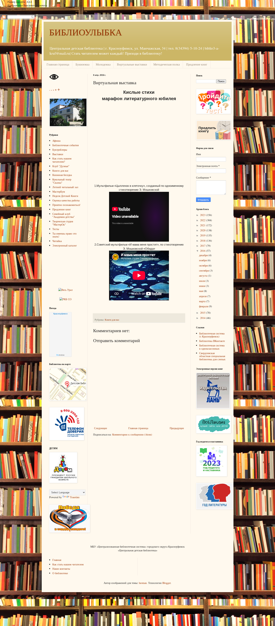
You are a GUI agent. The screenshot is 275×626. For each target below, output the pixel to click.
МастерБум (58, 191)
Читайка (57, 241)
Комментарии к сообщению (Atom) (132, 434)
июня (202, 286)
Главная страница (58, 64)
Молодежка (103, 64)
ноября (203, 260)
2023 (203, 215)
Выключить (29, 5)
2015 (203, 312)
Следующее (100, 428)
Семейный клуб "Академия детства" (63, 215)
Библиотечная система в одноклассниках (211, 347)
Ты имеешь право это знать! (64, 235)
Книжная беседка (62, 175)
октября (203, 265)
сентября (204, 270)
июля (202, 281)
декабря (203, 255)
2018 (203, 240)
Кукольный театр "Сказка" (61, 181)
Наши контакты (61, 568)
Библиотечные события (65, 145)
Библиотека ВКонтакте (212, 341)
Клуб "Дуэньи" (60, 166)
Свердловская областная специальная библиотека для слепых (212, 356)
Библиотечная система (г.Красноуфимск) (211, 335)
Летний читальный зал (65, 187)
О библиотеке (60, 573)
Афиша (56, 140)
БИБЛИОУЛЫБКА (85, 32)
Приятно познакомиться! (66, 205)
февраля (204, 306)
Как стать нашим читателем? (61, 160)
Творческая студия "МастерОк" (62, 223)
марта (202, 301)
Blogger (166, 583)
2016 (203, 250)
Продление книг (196, 64)
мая (201, 291)
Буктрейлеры (59, 149)
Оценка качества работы (66, 200)
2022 (203, 220)
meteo (60, 355)
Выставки (57, 154)
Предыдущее (177, 428)
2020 (203, 230)
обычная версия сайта (19, 12)
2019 (203, 235)
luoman (143, 583)
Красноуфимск (60, 314)
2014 (203, 318)
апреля (203, 296)
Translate (75, 497)
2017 (203, 245)
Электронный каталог (64, 245)
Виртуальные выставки (132, 64)
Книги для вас (112, 319)
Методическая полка (166, 64)
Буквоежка (82, 64)
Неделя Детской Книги (65, 196)
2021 (203, 225)
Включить (41, 5)
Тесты (55, 229)
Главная (56, 560)
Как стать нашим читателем (68, 564)
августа (203, 275)
